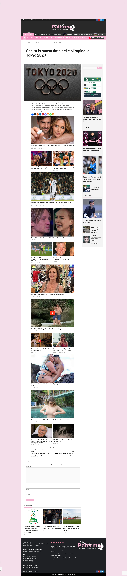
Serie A (46, 37)
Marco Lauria (35, 567)
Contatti (48, 19)
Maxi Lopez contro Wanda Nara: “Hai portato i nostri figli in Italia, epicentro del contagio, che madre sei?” (41, 454)
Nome (27, 485)
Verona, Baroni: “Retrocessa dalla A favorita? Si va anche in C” (47, 34)
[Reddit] (38, 114)
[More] (53, 114)
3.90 (89, 91)
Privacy (0, 569)
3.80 (89, 84)
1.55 (87, 84)
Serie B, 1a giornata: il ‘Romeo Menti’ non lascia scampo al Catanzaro (71, 528)
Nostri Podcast (59, 37)
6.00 (92, 84)
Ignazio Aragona (35, 565)
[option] (92, 112)
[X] (35, 114)
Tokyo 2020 (51, 449)
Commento (28, 466)
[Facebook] (32, 114)
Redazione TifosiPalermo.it (32, 59)
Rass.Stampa (81, 37)
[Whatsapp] (50, 114)
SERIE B (41, 37)
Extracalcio (69, 37)
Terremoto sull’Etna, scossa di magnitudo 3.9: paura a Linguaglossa (96, 230)
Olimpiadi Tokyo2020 (44, 449)
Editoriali (51, 37)
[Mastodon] (45, 114)
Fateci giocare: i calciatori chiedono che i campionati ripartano (64, 453)
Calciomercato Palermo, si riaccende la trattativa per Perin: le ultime (92, 179)
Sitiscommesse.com (92, 94)
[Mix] (48, 114)
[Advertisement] (63, 9)
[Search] (88, 38)
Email (27, 489)
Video (75, 37)
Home (28, 37)
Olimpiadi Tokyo (37, 449)
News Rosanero (34, 37)
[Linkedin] (40, 114)
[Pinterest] (43, 114)
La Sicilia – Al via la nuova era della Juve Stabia (74, 34)
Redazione (37, 19)
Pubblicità (43, 19)
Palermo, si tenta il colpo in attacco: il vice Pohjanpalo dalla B (92, 119)
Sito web (28, 494)
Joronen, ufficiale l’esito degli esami (95, 188)
